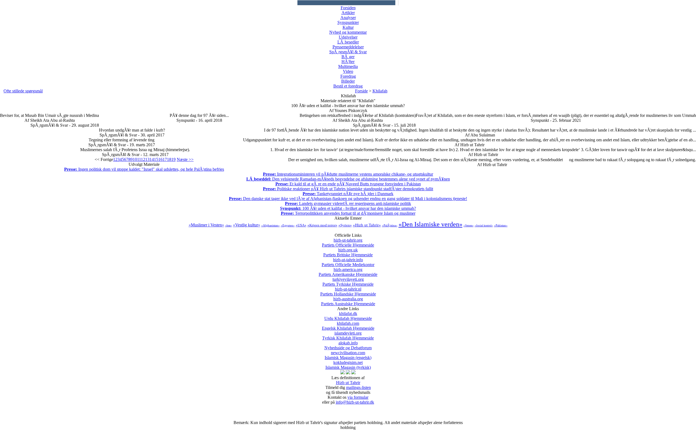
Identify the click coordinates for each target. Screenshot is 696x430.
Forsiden (348, 7)
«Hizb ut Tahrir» (367, 225)
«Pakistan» (501, 225)
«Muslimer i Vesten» (206, 225)
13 (147, 159)
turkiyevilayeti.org (348, 281)
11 (139, 159)
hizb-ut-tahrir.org (348, 242)
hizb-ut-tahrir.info (348, 262)
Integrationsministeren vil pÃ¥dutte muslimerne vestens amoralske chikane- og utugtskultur (348, 174)
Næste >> (185, 159)
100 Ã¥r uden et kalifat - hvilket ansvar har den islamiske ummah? (348, 208)
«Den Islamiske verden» (430, 224)
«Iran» (228, 225)
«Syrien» (345, 225)
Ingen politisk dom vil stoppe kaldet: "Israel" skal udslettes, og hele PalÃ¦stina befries (144, 169)
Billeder (348, 81)
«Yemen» (469, 225)
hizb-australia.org (348, 301)
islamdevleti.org (348, 335)
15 (156, 159)
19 (173, 159)
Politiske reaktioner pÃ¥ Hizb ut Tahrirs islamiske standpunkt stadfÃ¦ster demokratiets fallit (348, 188)
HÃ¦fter (348, 61)
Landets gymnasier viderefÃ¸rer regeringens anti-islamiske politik (348, 203)
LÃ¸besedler (348, 42)
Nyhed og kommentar (348, 32)
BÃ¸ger (348, 56)
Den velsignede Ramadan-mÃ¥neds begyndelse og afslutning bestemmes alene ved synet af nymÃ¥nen (348, 179)
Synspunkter (348, 22)
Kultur (348, 27)
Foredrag (348, 76)
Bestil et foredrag (348, 86)
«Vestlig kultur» (246, 225)
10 (135, 159)
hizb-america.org (348, 272)
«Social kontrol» (484, 225)
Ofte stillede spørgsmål (23, 91)
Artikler (348, 12)
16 (160, 159)
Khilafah (379, 91)
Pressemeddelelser (348, 47)
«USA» (301, 225)
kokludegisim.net (348, 365)
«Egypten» (288, 225)
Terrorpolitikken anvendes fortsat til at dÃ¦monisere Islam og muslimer (348, 213)
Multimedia (348, 66)
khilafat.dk (348, 316)
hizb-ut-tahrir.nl (348, 291)
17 (165, 159)
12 (143, 159)
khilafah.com (348, 326)
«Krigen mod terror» (322, 225)
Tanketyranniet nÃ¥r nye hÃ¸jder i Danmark (348, 193)
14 (152, 159)
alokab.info (348, 345)
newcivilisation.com (348, 355)
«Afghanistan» (270, 225)
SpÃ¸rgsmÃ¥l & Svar (348, 51)
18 (169, 159)
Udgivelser (348, 37)
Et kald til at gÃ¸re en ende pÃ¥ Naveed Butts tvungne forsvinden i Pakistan (348, 184)
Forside (361, 91)
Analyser (348, 17)
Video (348, 71)
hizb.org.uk (348, 252)
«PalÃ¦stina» (389, 225)
